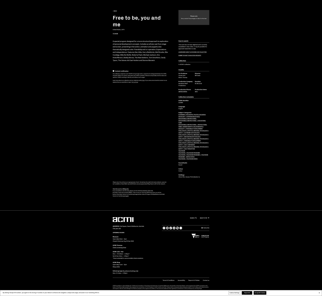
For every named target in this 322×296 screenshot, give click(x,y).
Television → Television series (188, 159)
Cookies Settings (234, 292)
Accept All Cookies (260, 292)
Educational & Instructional (187, 118)
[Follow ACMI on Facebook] (164, 228)
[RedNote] (180, 228)
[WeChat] (177, 228)
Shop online (116, 267)
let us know (135, 82)
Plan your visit (117, 228)
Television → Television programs (189, 153)
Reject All (247, 292)
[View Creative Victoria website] (200, 236)
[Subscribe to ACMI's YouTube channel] (167, 228)
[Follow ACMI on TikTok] (170, 228)
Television (181, 151)
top (203, 218)
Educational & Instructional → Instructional (192, 124)
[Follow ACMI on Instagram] (174, 228)
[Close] (319, 293)
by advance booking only (130, 271)
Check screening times (119, 247)
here (143, 80)
